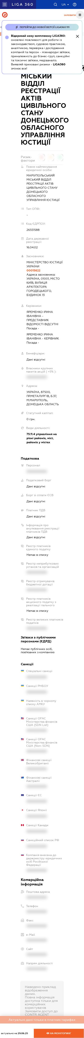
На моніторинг (60, 1033)
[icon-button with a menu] (80, 15)
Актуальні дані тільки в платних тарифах (42, 1019)
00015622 (33, 270)
